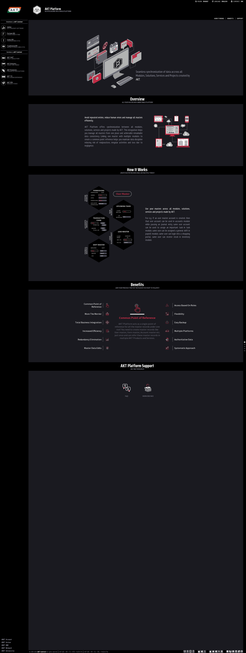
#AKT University (7, 651)
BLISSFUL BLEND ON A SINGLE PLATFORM (58, 11)
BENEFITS (230, 18)
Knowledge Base (148, 396)
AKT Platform (53, 8)
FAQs (126, 396)
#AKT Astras (6, 642)
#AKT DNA (4, 645)
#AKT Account (6, 639)
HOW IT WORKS (219, 18)
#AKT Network (6, 648)
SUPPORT (240, 18)
